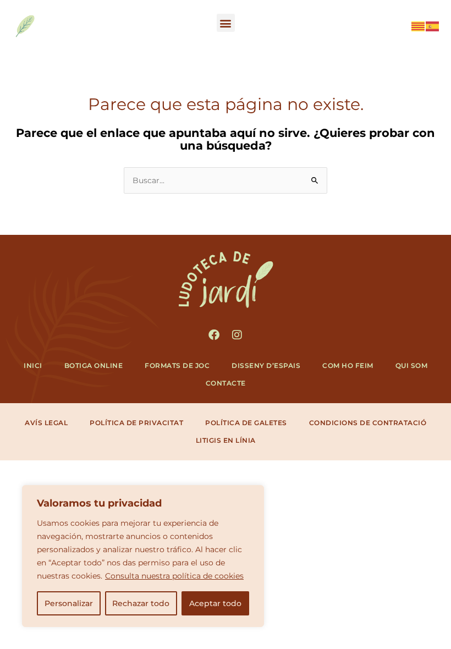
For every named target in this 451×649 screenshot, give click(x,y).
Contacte (226, 383)
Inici (33, 365)
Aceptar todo (215, 603)
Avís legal (46, 423)
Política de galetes (246, 423)
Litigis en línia (226, 440)
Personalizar (69, 603)
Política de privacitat (136, 423)
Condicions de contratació (368, 423)
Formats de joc (177, 365)
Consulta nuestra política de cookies (174, 576)
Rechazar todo (140, 603)
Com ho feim (347, 365)
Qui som (411, 365)
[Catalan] (418, 25)
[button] (226, 23)
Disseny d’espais (266, 365)
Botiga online (93, 365)
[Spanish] (433, 25)
